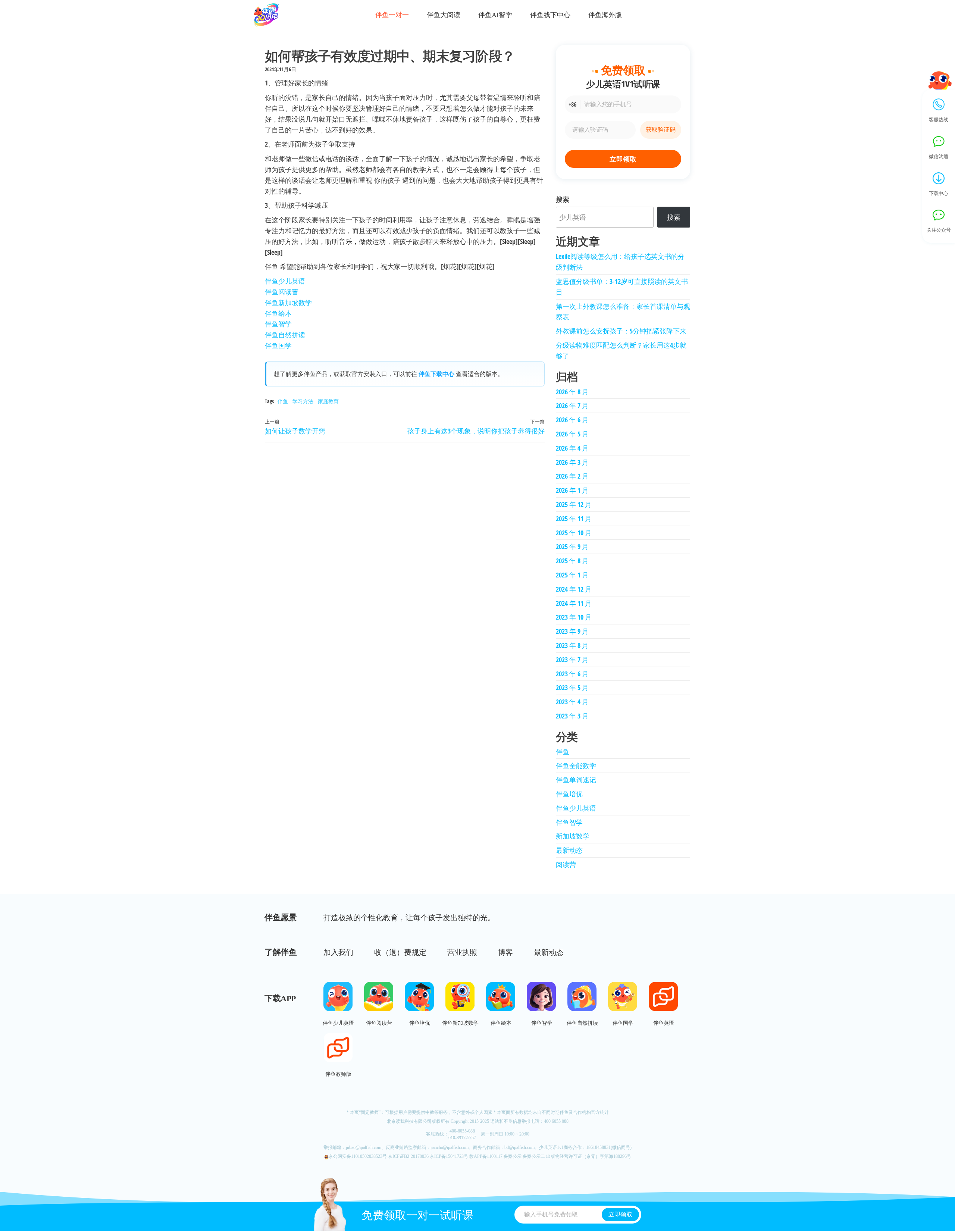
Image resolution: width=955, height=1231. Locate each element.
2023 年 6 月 (572, 673)
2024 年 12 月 (574, 589)
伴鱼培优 (569, 793)
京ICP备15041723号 (449, 1156)
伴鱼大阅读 (443, 15)
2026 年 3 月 (572, 462)
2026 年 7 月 (572, 405)
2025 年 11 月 (574, 518)
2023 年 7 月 (572, 659)
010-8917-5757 (462, 1137)
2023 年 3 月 (572, 715)
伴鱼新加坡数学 (288, 302)
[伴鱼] (269, 14)
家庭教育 (328, 401)
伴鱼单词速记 (576, 779)
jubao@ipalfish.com (363, 1147)
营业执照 (462, 952)
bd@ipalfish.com (519, 1147)
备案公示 (513, 1156)
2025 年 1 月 (572, 574)
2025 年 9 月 (572, 546)
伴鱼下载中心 (436, 374)
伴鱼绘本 (278, 313)
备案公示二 (534, 1156)
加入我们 (338, 952)
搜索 (562, 199)
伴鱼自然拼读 (285, 334)
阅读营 (566, 864)
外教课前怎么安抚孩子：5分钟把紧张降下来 (621, 330)
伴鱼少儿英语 (285, 280)
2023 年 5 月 (572, 687)
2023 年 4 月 (572, 701)
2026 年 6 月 (572, 419)
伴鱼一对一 (392, 15)
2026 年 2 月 (572, 476)
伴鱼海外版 (605, 15)
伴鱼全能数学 (576, 765)
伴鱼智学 (278, 323)
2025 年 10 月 (574, 532)
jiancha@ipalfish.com (449, 1147)
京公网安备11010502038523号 (358, 1156)
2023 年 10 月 (574, 617)
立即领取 (623, 158)
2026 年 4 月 (572, 448)
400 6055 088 (556, 1121)
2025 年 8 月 (572, 560)
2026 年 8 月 (572, 391)
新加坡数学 (572, 835)
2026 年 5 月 (572, 433)
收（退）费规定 (400, 952)
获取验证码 (661, 129)
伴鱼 (283, 401)
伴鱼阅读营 (281, 291)
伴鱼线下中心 (550, 15)
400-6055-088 (462, 1131)
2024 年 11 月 (574, 603)
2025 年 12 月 (574, 504)
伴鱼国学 (278, 345)
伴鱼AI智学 (495, 15)
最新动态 (569, 850)
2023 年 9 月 (572, 631)
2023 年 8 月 (572, 645)
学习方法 (302, 401)
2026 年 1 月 (572, 490)
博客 (505, 952)
